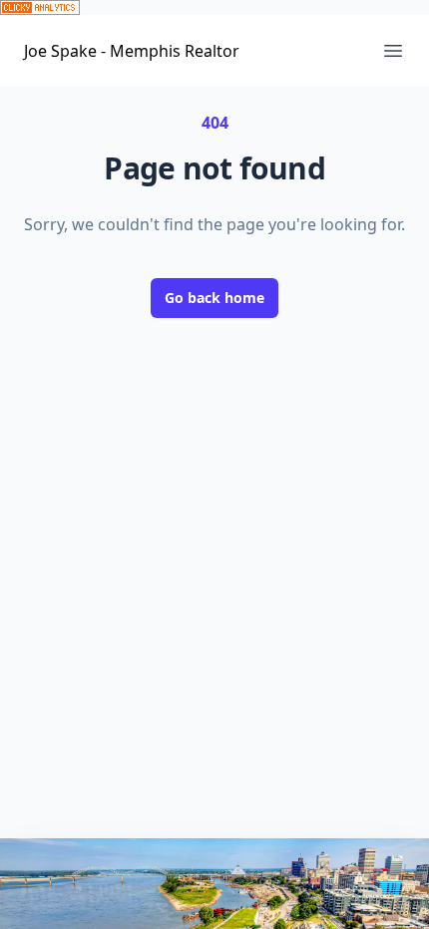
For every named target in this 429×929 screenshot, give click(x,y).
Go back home (214, 297)
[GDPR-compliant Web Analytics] (214, 7)
